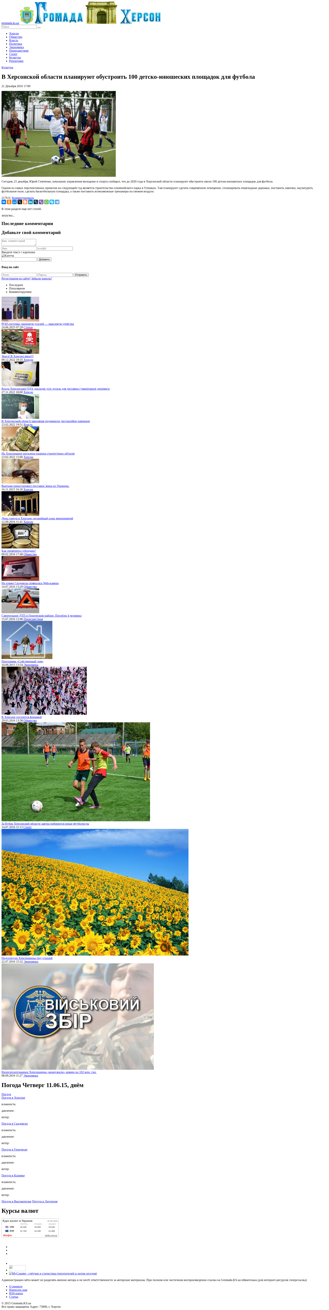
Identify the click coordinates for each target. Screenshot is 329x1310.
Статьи (28, 327)
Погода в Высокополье (16, 1201)
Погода (6, 1094)
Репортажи (16, 61)
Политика (15, 43)
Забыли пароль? (41, 278)
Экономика (16, 47)
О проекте (15, 1286)
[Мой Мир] (14, 202)
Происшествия (18, 50)
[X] (20, 202)
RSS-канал (16, 1293)
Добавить (44, 259)
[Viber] (41, 202)
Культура (15, 57)
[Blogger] (25, 202)
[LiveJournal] (36, 202)
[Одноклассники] (9, 202)
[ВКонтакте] (4, 202)
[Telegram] (57, 202)
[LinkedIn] (30, 202)
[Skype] (52, 202)
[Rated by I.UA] (17, 1270)
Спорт (13, 54)
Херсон (14, 33)
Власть (13, 40)
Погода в (13, 1097)
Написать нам (18, 1290)
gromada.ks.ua (10, 23)
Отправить (81, 274)
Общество (15, 37)
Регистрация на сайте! (16, 278)
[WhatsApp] (46, 202)
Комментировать (23, 197)
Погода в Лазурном (44, 1201)
